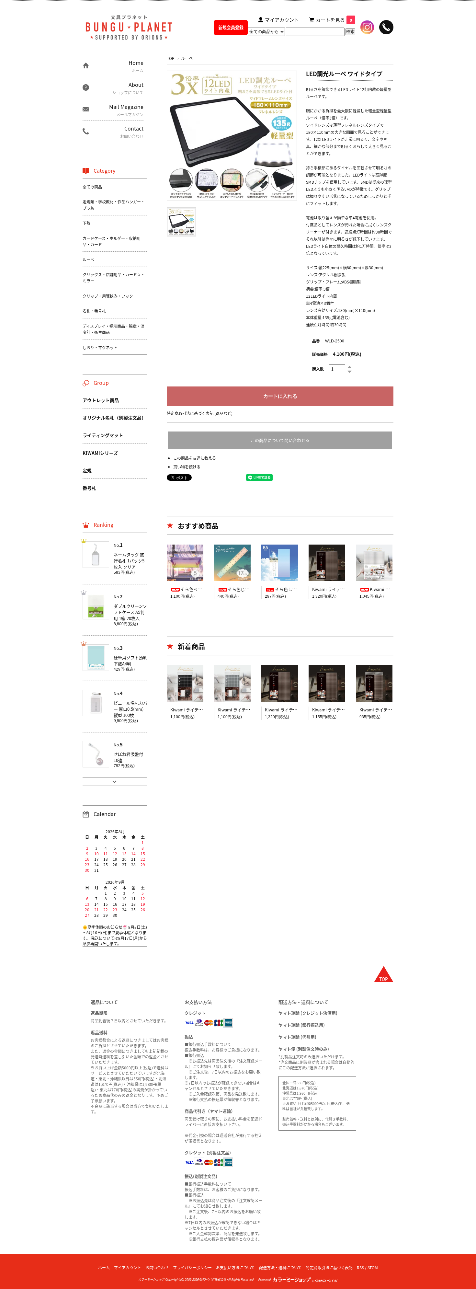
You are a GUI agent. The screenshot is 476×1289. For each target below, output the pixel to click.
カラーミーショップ (151, 1279)
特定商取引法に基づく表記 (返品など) (199, 413)
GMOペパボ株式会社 (212, 1279)
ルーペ (187, 58)
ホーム (104, 1267)
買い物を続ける (186, 466)
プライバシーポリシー (192, 1267)
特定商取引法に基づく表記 (329, 1267)
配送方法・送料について (280, 1267)
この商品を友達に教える (194, 458)
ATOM (373, 1267)
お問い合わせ (157, 1267)
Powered (265, 1279)
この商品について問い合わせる (280, 440)
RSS (360, 1267)
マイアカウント (127, 1267)
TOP (171, 58)
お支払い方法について (235, 1267)
